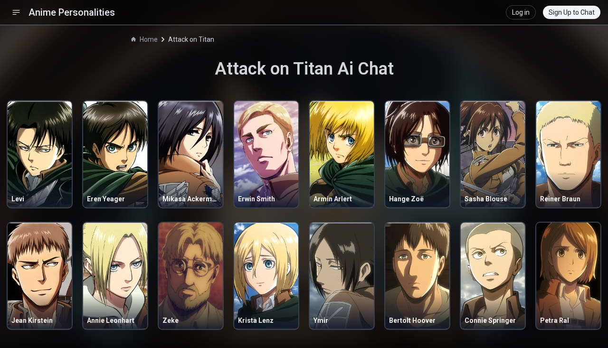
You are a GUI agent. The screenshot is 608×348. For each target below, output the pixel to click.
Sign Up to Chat (572, 12)
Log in (521, 12)
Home (149, 39)
